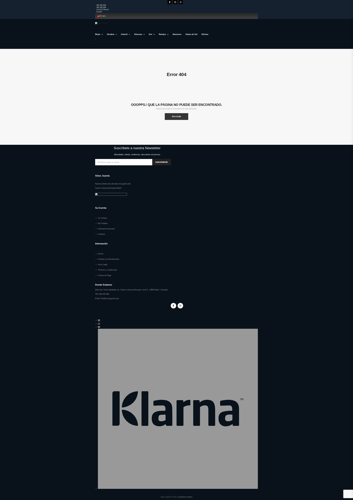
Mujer (97, 34)
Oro (150, 34)
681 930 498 (101, 5)
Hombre (110, 34)
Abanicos (177, 34)
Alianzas (138, 34)
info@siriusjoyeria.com (110, 298)
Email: (97, 298)
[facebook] (170, 2)
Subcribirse (161, 162)
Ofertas (204, 34)
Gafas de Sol (191, 34)
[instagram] (175, 2)
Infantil (124, 34)
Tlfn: (97, 294)
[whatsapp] (181, 2)
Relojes (162, 34)
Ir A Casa (176, 116)
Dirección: (99, 290)
